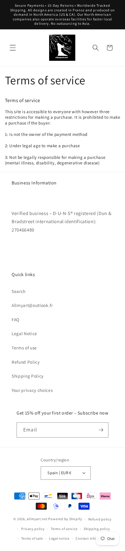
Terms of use (24, 348)
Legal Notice (24, 333)
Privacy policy (33, 529)
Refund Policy (26, 362)
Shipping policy (97, 529)
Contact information (93, 538)
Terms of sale (32, 538)
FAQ (15, 319)
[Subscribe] (101, 430)
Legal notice (59, 538)
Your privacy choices (32, 390)
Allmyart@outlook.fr (32, 305)
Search (19, 291)
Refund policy (100, 519)
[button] (13, 48)
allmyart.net (37, 519)
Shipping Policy (28, 376)
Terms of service (64, 529)
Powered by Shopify (65, 519)
